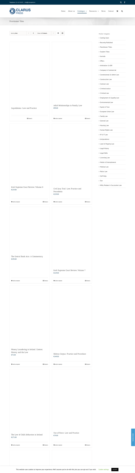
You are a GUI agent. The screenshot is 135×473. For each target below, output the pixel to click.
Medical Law (104, 167)
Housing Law (104, 125)
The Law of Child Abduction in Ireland (27, 435)
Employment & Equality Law (109, 98)
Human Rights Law (106, 130)
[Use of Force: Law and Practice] (72, 399)
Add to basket (58, 118)
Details (30, 118)
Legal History (104, 148)
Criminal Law (104, 93)
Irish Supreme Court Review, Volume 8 (27, 187)
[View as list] (62, 33)
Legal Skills (104, 153)
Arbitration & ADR (106, 65)
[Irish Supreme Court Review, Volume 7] (72, 237)
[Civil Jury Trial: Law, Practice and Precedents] (72, 154)
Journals (102, 56)
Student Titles (104, 52)
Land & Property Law (107, 144)
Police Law (103, 171)
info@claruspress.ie (30, 2)
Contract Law (104, 84)
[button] (122, 11)
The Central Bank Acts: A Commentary (27, 256)
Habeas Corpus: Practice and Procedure (69, 354)
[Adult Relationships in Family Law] (72, 72)
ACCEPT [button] (115, 469)
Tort (101, 181)
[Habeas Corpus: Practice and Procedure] (72, 318)
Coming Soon (104, 38)
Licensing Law (105, 158)
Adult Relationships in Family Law (67, 105)
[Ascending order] (33, 33)
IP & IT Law (104, 135)
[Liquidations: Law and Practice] (30, 73)
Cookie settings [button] (104, 469)
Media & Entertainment (108, 162)
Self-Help (103, 176)
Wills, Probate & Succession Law (111, 185)
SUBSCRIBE (133, 437)
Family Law (104, 116)
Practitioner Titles (106, 47)
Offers (102, 61)
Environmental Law (106, 102)
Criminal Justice (105, 89)
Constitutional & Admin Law (109, 75)
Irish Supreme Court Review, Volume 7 (69, 270)
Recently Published (106, 43)
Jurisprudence (104, 139)
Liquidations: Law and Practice (24, 108)
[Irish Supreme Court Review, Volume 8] (30, 153)
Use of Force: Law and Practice (66, 433)
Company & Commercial (108, 70)
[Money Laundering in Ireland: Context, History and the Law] (30, 316)
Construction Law (106, 79)
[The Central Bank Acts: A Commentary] (30, 230)
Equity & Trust (104, 107)
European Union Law (107, 112)
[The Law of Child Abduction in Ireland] (30, 400)
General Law (104, 121)
